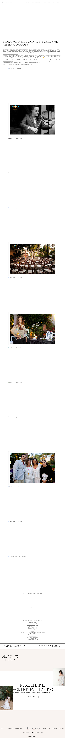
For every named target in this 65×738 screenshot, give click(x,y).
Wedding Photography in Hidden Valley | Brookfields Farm (50, 646)
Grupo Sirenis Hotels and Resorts (33, 624)
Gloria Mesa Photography (32, 625)
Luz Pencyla (51, 59)
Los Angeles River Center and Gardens (37, 59)
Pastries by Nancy (32, 622)
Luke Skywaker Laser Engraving (32, 634)
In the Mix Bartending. (32, 638)
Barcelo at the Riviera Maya (9, 54)
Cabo (16, 54)
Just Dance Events (32, 626)
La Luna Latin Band (32, 630)
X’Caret (32, 631)
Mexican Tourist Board (32, 627)
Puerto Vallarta (23, 632)
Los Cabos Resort (32, 636)
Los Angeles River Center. (15, 50)
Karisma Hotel (32, 633)
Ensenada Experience (32, 628)
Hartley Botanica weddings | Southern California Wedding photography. (14, 646)
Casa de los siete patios (32, 637)
